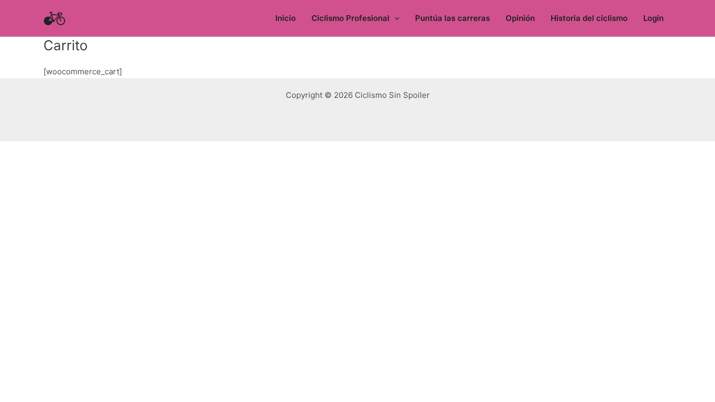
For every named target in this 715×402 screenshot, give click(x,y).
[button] (394, 18)
